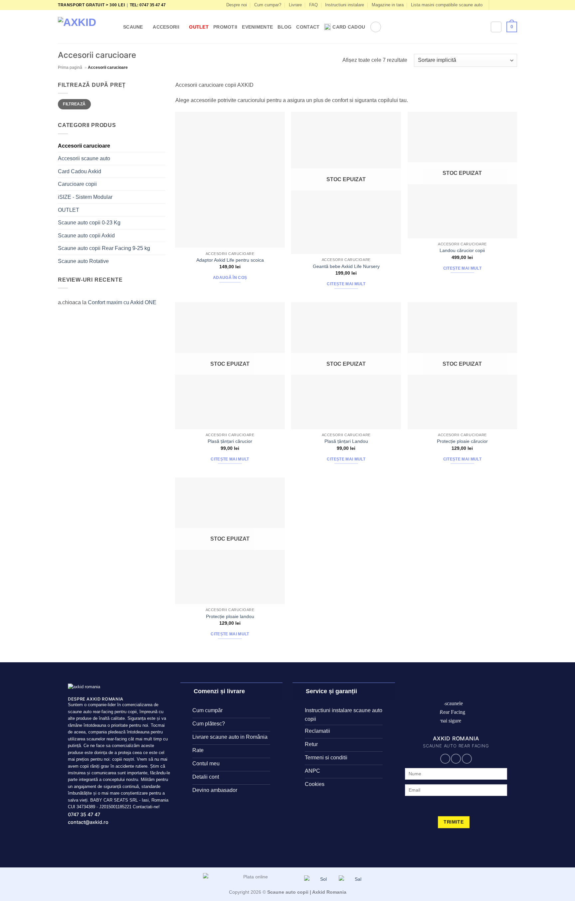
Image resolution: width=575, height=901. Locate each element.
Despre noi (236, 4)
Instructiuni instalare (344, 4)
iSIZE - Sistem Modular (85, 197)
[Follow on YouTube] (467, 759)
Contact (307, 27)
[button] (375, 27)
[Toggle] (186, 691)
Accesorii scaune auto (84, 158)
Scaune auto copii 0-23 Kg (89, 222)
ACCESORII (166, 27)
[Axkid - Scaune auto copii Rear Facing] (85, 27)
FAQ (313, 4)
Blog (284, 27)
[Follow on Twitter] (507, 5)
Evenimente (257, 27)
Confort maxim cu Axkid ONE (122, 302)
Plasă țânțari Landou (346, 441)
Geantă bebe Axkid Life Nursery (346, 266)
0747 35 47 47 (84, 814)
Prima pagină (70, 67)
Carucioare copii (77, 184)
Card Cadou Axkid (79, 171)
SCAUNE (133, 27)
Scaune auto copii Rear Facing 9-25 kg (104, 248)
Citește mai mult (346, 284)
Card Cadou (348, 27)
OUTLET (199, 27)
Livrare (295, 4)
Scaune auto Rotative (83, 261)
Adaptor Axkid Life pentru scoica (230, 260)
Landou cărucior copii (462, 250)
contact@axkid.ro (88, 822)
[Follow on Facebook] (495, 5)
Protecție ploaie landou (230, 616)
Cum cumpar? (267, 4)
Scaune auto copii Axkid (86, 235)
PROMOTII (225, 27)
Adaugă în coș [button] (230, 278)
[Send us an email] (514, 5)
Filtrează (74, 104)
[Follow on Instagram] (501, 5)
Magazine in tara (388, 4)
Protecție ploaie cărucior (462, 441)
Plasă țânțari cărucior (230, 441)
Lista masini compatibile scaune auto (446, 4)
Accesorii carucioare (84, 146)
